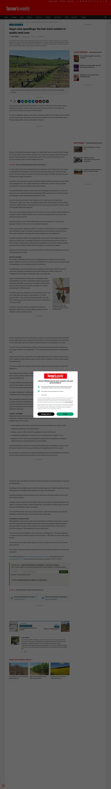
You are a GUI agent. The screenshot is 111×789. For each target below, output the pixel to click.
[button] (55, 395)
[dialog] (55, 394)
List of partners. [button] (69, 402)
